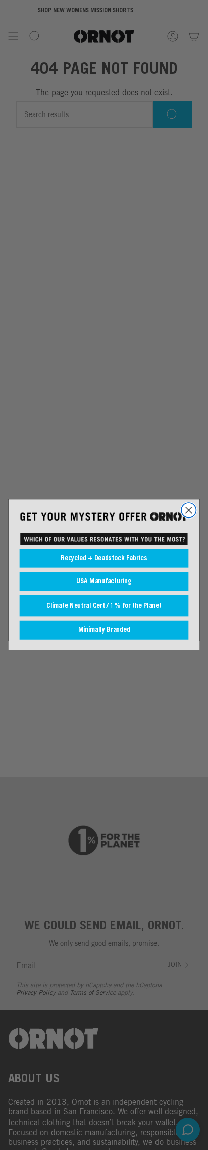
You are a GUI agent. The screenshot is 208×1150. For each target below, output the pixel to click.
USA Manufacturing (103, 581)
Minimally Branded (104, 630)
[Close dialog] (188, 510)
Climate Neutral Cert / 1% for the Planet (104, 606)
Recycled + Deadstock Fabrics (104, 558)
